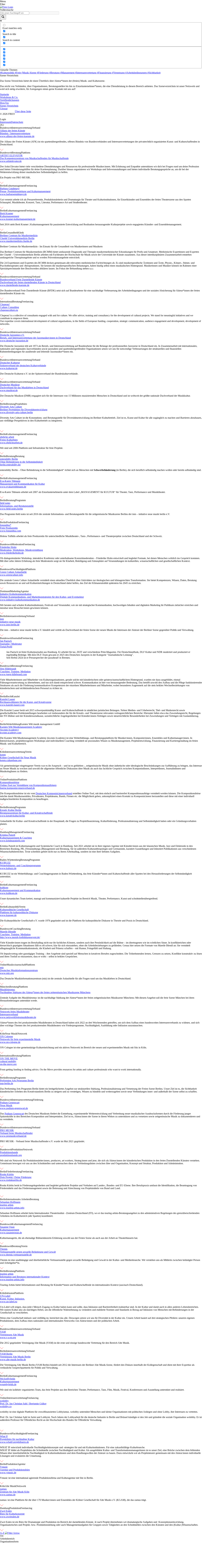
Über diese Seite (23, 111)
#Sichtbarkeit (153, 72)
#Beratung (54, 72)
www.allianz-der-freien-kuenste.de (17, 136)
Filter (2, 4)
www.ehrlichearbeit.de (11, 442)
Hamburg (4, 832)
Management (15, 832)
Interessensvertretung (22, 1099)
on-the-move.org (8, 1064)
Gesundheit (12, 232)
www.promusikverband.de (13, 1136)
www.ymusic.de (8, 1472)
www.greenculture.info (11, 575)
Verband (36, 127)
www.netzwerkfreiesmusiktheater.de (18, 1017)
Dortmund (5, 591)
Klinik (21, 232)
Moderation (17, 544)
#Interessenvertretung (86, 72)
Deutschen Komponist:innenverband (54, 793)
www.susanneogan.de (11, 1232)
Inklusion (9, 1293)
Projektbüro (21, 404)
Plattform (25, 152)
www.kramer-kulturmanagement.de (17, 219)
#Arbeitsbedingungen (136, 72)
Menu (3, 1)
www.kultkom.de (8, 893)
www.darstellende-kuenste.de (14, 285)
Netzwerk (22, 1033)
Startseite (4, 94)
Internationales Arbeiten (18, 1199)
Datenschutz (17, 122)
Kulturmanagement (15, 185)
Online (3, 779)
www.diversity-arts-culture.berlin (16, 412)
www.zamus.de (7, 1494)
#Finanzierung (104, 72)
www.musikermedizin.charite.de (16, 241)
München (4, 986)
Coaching (16, 928)
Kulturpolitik (12, 906)
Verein (28, 751)
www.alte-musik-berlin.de (13, 1359)
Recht (9, 696)
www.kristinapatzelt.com (12, 840)
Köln (2, 751)
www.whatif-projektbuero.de (14, 1442)
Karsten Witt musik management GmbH (40, 724)
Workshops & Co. (9, 97)
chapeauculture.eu (9, 310)
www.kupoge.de (8, 915)
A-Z (2, 1533)
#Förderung (43, 72)
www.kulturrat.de (9, 368)
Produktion (11, 522)
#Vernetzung (118, 72)
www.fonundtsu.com (10, 530)
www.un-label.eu (8, 1301)
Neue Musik (11, 1033)
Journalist (16, 638)
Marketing (15, 591)
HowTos (4, 103)
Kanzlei (16, 696)
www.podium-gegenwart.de (14, 1108)
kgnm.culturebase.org (10, 760)
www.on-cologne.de (10, 1042)
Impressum (5, 122)
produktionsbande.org (11, 1155)
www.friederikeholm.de (12, 552)
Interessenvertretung (22, 127)
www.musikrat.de (9, 390)
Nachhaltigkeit (19, 569)
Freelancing (31, 185)
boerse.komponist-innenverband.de (17, 788)
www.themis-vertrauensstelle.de (16, 1254)
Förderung (38, 1099)
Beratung (16, 152)
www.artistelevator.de (11, 161)
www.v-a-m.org (8, 1337)
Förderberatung (13, 1171)
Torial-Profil (6, 646)
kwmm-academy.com (10, 732)
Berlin (3, 185)
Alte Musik (10, 1486)
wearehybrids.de (8, 1384)
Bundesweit (6, 127)
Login (3, 119)
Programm (20, 500)
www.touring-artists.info (12, 1207)
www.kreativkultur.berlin (12, 815)
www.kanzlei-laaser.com (12, 705)
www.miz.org (7, 973)
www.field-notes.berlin (11, 508)
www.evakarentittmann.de (13, 486)
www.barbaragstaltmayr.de (13, 194)
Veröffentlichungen (9, 100)
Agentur (25, 591)
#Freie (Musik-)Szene (26, 72)
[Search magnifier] (3, 17)
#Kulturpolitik (7, 72)
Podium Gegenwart (14, 1113)
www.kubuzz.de (8, 868)
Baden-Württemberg (10, 859)
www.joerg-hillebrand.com (13, 674)
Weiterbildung (13, 724)
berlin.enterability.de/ (10, 464)
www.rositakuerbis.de (11, 1180)
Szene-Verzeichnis (9, 105)
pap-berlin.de (6, 1083)
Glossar (4, 108)
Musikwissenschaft (16, 964)
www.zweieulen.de (9, 1516)
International (6, 301)
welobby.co (6, 1406)
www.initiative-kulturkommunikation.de (20, 599)
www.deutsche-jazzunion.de (14, 340)
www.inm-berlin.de (9, 624)
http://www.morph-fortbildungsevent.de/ (20, 937)
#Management (67, 72)
